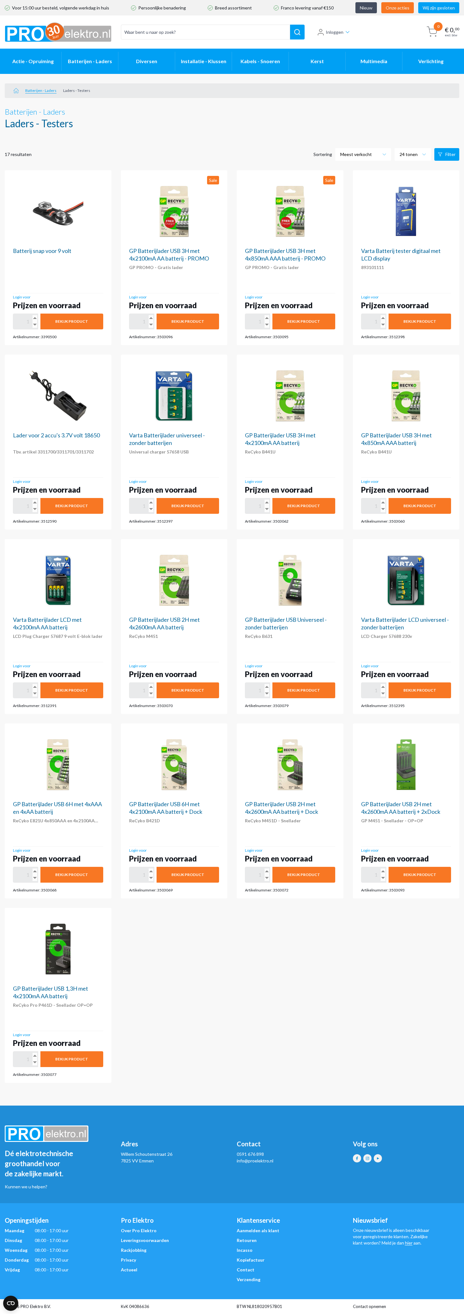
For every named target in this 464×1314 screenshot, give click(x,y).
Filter (450, 154)
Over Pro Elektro (139, 1230)
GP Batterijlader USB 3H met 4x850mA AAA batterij (396, 439)
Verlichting (430, 61)
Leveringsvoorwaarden (145, 1240)
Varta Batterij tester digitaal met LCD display (401, 254)
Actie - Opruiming (33, 61)
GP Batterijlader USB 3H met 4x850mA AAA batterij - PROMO (285, 254)
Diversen (146, 61)
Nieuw (366, 7)
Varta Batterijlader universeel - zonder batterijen (167, 439)
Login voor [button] (22, 297)
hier (409, 1242)
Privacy (128, 1260)
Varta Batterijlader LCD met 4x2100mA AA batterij (47, 623)
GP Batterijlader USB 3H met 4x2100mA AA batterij (280, 439)
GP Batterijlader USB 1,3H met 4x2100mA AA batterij (50, 992)
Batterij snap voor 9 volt (42, 250)
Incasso (245, 1250)
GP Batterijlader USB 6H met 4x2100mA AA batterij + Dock (165, 808)
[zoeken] (297, 32)
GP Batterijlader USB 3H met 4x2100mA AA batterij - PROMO (169, 254)
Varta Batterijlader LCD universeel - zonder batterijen (405, 623)
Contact (245, 1269)
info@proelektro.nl (255, 1160)
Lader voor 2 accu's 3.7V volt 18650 (56, 435)
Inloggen (334, 32)
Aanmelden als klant (258, 1230)
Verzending (248, 1279)
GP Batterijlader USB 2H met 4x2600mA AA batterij (164, 623)
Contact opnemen (369, 1306)
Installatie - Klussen (203, 61)
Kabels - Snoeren (260, 61)
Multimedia (373, 61)
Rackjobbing (133, 1250)
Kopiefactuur (251, 1260)
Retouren (247, 1240)
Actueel (129, 1269)
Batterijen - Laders (90, 61)
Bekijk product (71, 321)
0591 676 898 (250, 1154)
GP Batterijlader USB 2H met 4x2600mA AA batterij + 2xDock (400, 808)
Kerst (317, 61)
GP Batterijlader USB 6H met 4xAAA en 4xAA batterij (57, 808)
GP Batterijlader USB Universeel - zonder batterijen (286, 623)
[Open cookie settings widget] (10, 1303)
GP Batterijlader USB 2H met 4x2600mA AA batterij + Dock (281, 808)
